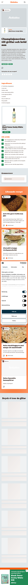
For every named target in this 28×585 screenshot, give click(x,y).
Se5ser (10, 64)
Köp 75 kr (6, 132)
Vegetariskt (5, 64)
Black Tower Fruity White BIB (17, 578)
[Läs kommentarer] (2, 68)
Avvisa (14, 320)
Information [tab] (14, 267)
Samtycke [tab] (5, 267)
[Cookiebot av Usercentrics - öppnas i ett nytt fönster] (20, 263)
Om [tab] (23, 267)
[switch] (24, 296)
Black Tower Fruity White (16, 31)
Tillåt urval (14, 316)
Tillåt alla (14, 311)
